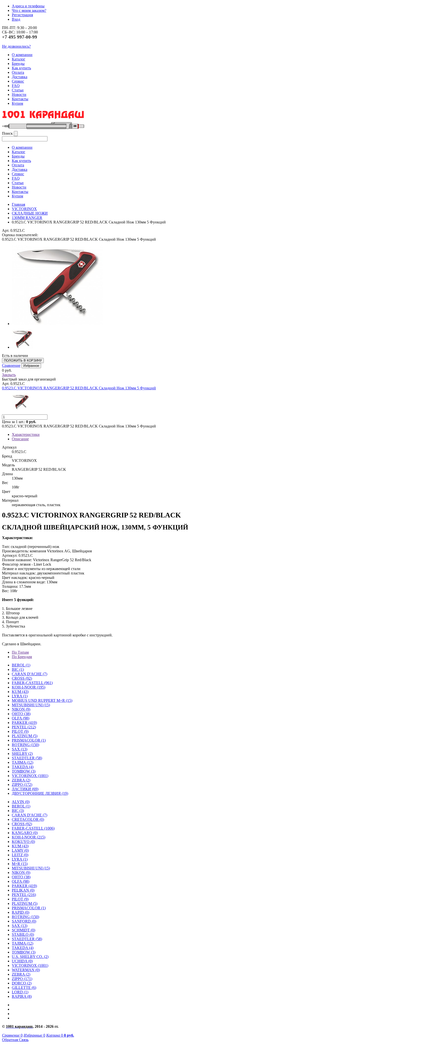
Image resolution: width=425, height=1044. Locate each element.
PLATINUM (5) (24, 903)
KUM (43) (20, 692)
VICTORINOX (24, 209)
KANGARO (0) (25, 833)
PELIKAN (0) (23, 890)
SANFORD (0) (24, 921)
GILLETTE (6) (24, 987)
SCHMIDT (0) (23, 930)
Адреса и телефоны (28, 6)
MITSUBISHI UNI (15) (31, 868)
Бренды (18, 63)
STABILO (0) (23, 934)
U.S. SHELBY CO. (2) (30, 957)
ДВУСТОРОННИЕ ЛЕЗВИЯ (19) (40, 793)
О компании (22, 55)
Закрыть (9, 375)
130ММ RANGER (27, 218)
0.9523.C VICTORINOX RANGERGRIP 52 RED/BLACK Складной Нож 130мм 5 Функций (79, 388)
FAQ (16, 86)
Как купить (21, 68)
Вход (16, 19)
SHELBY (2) (22, 753)
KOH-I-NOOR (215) (28, 837)
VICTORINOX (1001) (30, 965)
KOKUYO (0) (23, 841)
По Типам (20, 652)
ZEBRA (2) (21, 780)
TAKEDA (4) (22, 767)
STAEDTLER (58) (27, 939)
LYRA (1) (20, 696)
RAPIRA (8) (22, 996)
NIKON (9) (21, 872)
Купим (17, 103)
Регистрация (22, 15)
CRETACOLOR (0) (28, 819)
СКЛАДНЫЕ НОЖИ (30, 213)
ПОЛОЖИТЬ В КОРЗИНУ (23, 360)
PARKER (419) (24, 886)
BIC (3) (18, 811)
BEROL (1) (21, 665)
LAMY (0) (20, 850)
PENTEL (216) (24, 895)
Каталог (18, 59)
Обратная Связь (15, 1040)
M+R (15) (20, 864)
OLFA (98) (20, 881)
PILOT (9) (20, 731)
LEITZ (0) (20, 855)
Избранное (31, 366)
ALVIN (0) (21, 802)
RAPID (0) (20, 912)
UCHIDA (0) (22, 961)
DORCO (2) (21, 983)
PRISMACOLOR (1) (29, 740)
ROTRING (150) (25, 917)
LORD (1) (20, 992)
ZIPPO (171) (22, 979)
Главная (18, 204)
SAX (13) (19, 926)
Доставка (19, 77)
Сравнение (11, 365)
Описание (20, 439)
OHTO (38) (21, 877)
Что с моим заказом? (29, 10)
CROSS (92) (22, 824)
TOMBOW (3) (23, 771)
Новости (19, 94)
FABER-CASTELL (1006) (33, 828)
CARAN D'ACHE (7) (29, 815)
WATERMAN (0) (26, 970)
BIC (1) (18, 669)
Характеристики (26, 434)
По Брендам (22, 657)
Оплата (18, 72)
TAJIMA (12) (22, 943)
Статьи (18, 90)
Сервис (18, 81)
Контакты (20, 99)
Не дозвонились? (16, 46)
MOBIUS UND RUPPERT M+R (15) (42, 700)
